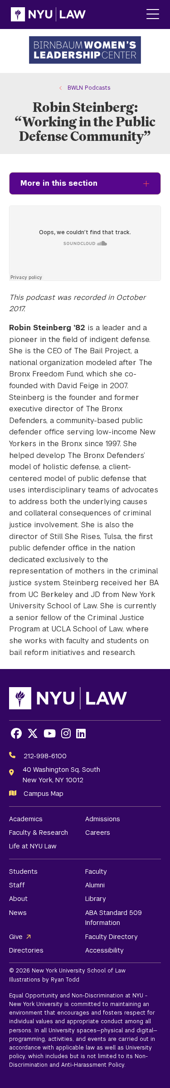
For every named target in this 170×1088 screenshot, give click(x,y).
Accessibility (104, 950)
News (18, 913)
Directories (26, 950)
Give (16, 937)
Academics (26, 819)
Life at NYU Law (33, 846)
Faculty (96, 871)
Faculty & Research (38, 832)
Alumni (95, 885)
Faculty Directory (111, 937)
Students (23, 871)
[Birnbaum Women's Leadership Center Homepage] (85, 51)
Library (95, 899)
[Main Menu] (152, 14)
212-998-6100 (45, 756)
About (18, 899)
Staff (17, 885)
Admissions (102, 819)
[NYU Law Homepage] (48, 14)
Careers (97, 832)
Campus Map (43, 794)
